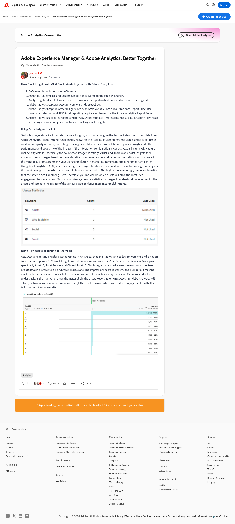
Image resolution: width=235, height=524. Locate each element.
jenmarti (34, 73)
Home (5, 16)
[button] (214, 16)
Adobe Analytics (42, 16)
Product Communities (21, 16)
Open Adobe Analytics (198, 35)
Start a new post (114, 405)
